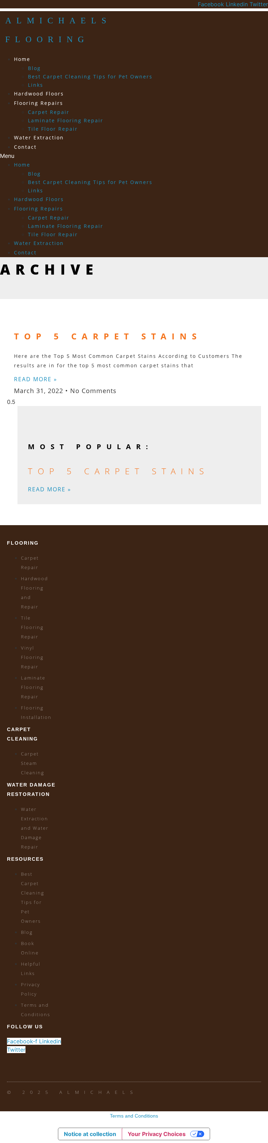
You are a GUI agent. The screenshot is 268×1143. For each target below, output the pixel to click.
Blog (34, 68)
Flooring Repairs (38, 103)
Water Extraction (39, 137)
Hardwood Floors (39, 93)
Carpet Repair (48, 112)
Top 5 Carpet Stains (108, 336)
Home (22, 59)
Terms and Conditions (134, 1116)
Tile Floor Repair (53, 128)
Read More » (35, 379)
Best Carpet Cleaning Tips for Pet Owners (90, 76)
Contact (25, 147)
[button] (91, 156)
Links (35, 85)
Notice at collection (90, 1133)
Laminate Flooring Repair (65, 120)
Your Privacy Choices (157, 1133)
